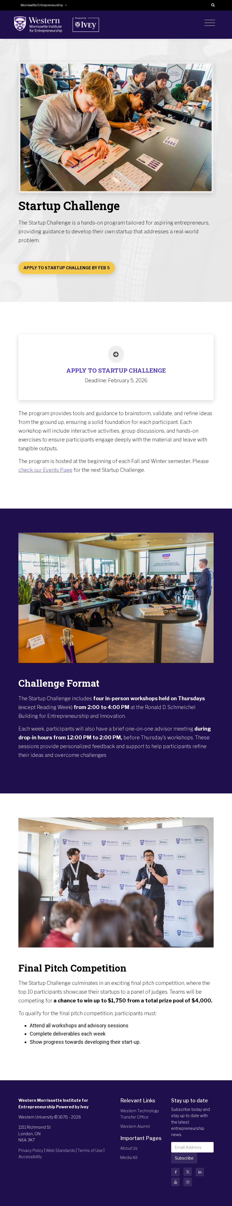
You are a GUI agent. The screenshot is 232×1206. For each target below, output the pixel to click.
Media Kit (129, 1157)
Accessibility (30, 1156)
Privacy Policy (30, 1150)
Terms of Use (90, 1150)
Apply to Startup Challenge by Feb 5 (66, 267)
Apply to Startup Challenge (116, 370)
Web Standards (60, 1150)
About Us (129, 1148)
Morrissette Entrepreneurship (43, 5)
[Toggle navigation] (210, 23)
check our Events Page (45, 470)
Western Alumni (135, 1126)
